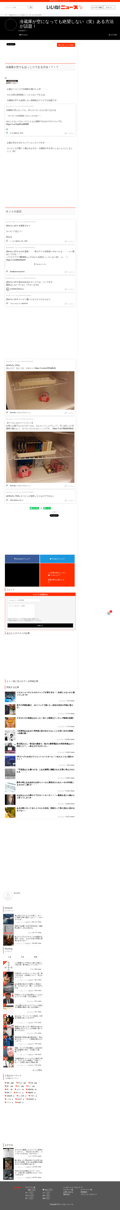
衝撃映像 (32, 1089)
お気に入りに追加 (66, 45)
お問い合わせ (68, 1192)
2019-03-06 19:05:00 (27, 106)
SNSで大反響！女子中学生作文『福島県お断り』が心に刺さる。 (29, 927)
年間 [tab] (35, 957)
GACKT (20, 1099)
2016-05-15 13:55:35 (28, 492)
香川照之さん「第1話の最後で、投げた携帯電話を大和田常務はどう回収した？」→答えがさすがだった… (45, 744)
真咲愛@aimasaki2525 (17, 271)
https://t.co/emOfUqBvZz (45, 368)
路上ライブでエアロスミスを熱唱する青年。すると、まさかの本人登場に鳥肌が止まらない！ (29, 938)
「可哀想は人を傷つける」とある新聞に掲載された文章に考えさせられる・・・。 (46, 770)
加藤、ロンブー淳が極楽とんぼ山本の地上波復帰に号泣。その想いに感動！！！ (29, 1050)
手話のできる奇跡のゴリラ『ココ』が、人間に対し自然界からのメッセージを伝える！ (29, 1173)
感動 (10, 1083)
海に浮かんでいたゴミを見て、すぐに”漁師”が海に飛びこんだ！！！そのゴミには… (28, 917)
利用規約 (84, 1192)
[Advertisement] (47, 53)
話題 (33, 1083)
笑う (20, 1086)
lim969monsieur (10, 278)
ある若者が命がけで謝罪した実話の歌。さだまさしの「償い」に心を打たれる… (29, 986)
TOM (32, 969)
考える (22, 1083)
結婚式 (20, 1102)
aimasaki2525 (10, 247)
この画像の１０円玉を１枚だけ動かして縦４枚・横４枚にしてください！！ (29, 964)
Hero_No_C (9, 492)
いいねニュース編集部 (22, 922)
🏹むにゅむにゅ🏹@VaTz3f (19, 303)
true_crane (9, 361)
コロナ (20, 1089)
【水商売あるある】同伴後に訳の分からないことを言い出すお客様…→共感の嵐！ (46, 731)
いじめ (10, 1099)
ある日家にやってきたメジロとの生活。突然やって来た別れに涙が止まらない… (46, 809)
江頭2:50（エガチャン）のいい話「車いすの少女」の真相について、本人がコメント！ (29, 975)
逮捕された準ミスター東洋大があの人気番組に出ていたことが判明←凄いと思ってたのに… (29, 1028)
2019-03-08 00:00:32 (29, 247)
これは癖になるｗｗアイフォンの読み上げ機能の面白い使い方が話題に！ (29, 1006)
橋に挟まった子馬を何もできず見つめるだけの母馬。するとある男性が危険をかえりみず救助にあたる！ (29, 1162)
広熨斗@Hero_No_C (16, 500)
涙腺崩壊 (10, 1096)
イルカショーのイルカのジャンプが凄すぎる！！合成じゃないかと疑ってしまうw (46, 693)
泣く (31, 1086)
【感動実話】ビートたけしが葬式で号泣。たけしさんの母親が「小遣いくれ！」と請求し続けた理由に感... (29, 1060)
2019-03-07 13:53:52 (25, 295)
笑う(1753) (113, 34)
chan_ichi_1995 (10, 222)
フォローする (17, 106)
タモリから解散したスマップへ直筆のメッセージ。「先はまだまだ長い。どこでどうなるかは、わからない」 (29, 1151)
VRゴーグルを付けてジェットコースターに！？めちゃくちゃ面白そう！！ (45, 757)
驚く (9, 1089)
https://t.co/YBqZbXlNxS (62, 428)
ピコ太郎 (22, 1096)
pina (29, 932)
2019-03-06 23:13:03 (30, 278)
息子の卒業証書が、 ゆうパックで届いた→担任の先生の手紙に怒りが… (45, 706)
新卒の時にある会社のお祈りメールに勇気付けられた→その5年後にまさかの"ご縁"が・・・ (45, 783)
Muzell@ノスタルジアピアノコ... (20, 412)
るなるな (62, 700)
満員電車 (32, 1099)
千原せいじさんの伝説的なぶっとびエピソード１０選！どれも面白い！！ (29, 995)
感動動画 (31, 1092)
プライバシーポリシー (89, 1194)
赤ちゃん (19, 1092)
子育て (33, 1096)
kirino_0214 (9, 106)
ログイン (109, 7)
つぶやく (54, 512)
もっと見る (37, 1070)
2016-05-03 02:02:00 (27, 361)
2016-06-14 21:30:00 (27, 419)
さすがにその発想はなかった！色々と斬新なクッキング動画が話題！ (46, 718)
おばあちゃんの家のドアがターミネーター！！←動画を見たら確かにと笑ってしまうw (46, 796)
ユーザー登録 (97, 7)
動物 (9, 1092)
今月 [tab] (22, 957)
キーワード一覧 (86, 1189)
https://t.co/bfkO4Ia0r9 (15, 259)
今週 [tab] (9, 957)
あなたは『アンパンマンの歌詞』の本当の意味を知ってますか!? (29, 1017)
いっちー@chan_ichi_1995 (18, 241)
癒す (10, 1086)
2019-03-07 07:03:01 (30, 222)
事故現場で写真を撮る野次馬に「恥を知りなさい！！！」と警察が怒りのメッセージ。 (29, 1039)
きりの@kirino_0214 (16, 133)
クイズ (10, 1102)
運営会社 (66, 1194)
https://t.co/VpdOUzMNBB (17, 124)
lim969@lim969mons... (17, 289)
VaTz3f (8, 295)
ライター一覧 (68, 1189)
